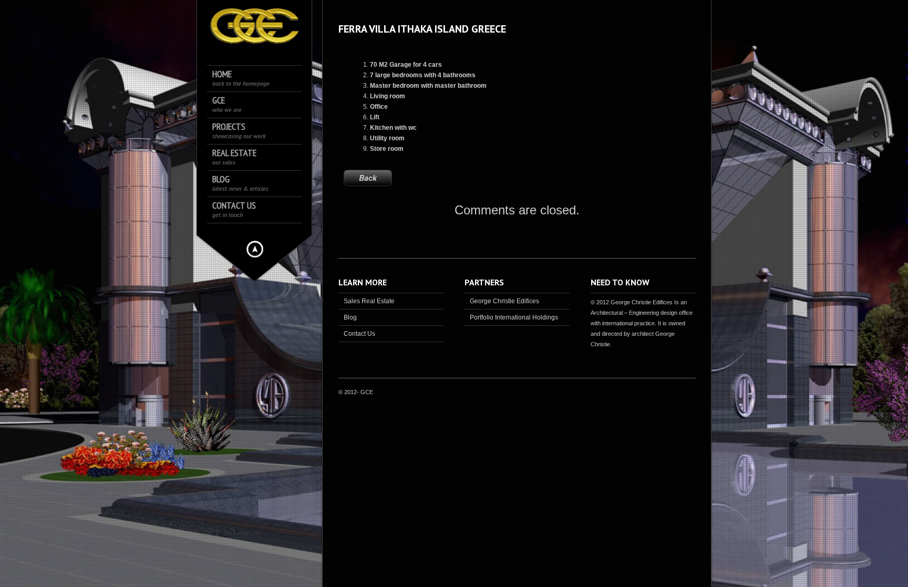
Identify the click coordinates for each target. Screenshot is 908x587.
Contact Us (234, 209)
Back (368, 177)
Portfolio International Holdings (514, 317)
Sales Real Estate (369, 301)
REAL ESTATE (234, 157)
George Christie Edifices (504, 301)
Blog (240, 183)
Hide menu (254, 249)
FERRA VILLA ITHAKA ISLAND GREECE (422, 29)
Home (241, 78)
